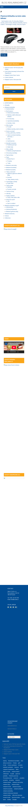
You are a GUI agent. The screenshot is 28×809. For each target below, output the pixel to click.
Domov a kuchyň (10, 131)
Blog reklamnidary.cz (14, 2)
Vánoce (7, 216)
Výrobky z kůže (11, 123)
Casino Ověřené (9, 77)
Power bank (10, 183)
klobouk (16, 767)
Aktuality (7, 105)
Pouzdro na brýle (11, 189)
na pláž (12, 773)
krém (21, 767)
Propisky (9, 161)
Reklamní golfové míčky (12, 211)
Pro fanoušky (15, 21)
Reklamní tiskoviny (9, 213)
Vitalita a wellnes (10, 195)
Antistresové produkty (13, 113)
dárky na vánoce (7, 763)
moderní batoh (15, 771)
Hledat (14, 91)
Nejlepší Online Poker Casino (12, 75)
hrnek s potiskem (12, 765)
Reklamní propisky (11, 169)
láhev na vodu (6, 771)
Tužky (8, 163)
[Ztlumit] (20, 352)
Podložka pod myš (12, 145)
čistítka (9, 799)
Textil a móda (9, 185)
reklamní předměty (8, 791)
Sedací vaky (10, 147)
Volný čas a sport (21, 24)
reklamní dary (6, 784)
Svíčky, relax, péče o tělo (13, 197)
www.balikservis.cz (12, 725)
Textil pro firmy (10, 191)
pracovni (16, 778)
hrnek (4, 765)
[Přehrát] (5, 352)
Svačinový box (10, 141)
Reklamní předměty (18, 23)
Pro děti (9, 127)
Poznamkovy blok (7, 778)
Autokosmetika (10, 109)
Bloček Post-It (10, 159)
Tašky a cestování (10, 172)
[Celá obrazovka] (22, 352)
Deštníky (9, 187)
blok (22, 761)
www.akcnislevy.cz (12, 729)
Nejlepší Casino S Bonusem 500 (13, 79)
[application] (14, 347)
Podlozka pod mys (13, 776)
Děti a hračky (9, 125)
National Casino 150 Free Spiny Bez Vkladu (14, 744)
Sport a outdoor (11, 203)
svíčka (23, 797)
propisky (11, 780)
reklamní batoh (7, 782)
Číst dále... (4, 55)
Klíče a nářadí (9, 149)
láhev (17, 769)
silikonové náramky (17, 795)
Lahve (8, 139)
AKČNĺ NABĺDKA (9, 103)
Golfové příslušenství (11, 209)
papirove (17, 773)
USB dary (8, 193)
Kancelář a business (11, 143)
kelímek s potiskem (8, 767)
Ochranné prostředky (11, 153)
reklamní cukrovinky (18, 782)
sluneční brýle (6, 797)
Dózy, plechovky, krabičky (13, 133)
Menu (2, 7)
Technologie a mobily (10, 24)
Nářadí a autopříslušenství (14, 151)
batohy (5, 761)
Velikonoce (8, 218)
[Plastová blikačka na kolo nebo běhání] (14, 36)
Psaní (7, 157)
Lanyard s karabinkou (8, 769)
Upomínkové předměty (13, 121)
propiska (5, 780)
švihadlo (14, 799)
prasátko (22, 778)
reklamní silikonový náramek (10, 793)
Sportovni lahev (16, 797)
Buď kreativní (5, 21)
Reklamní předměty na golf (12, 205)
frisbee (15, 763)
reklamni (17, 780)
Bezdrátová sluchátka (13, 761)
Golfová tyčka (9, 207)
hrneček (20, 765)
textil (4, 799)
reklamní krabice (17, 786)
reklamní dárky (15, 784)
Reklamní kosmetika (11, 167)
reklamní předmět (18, 789)
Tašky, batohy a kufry (12, 179)
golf (19, 763)
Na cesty (9, 177)
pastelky (5, 776)
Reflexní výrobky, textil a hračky (15, 129)
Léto (10, 21)
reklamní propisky (7, 789)
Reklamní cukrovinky (11, 165)
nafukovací (6, 773)
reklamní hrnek (7, 786)
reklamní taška (7, 795)
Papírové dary (9, 155)
